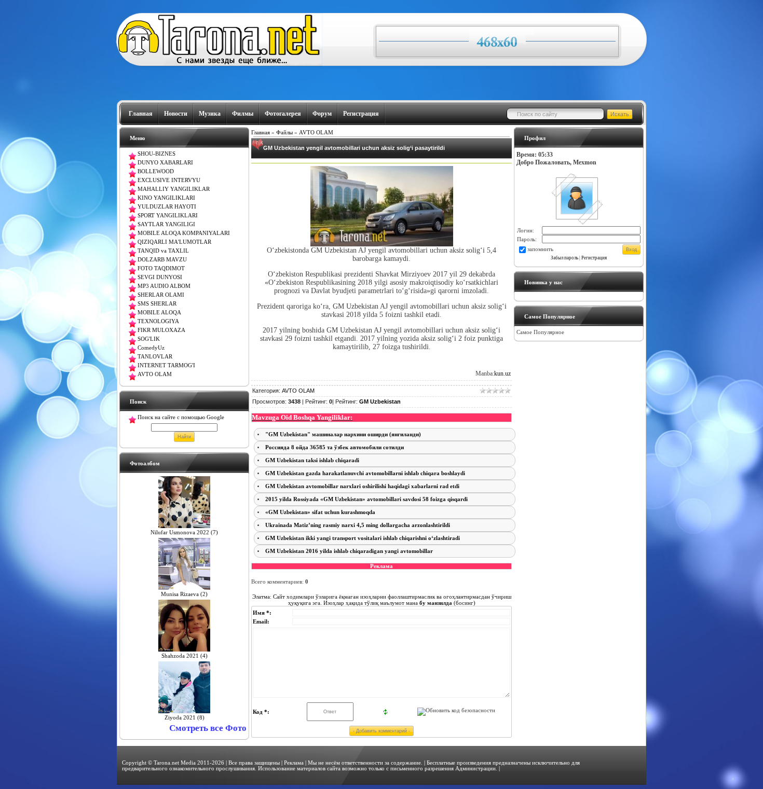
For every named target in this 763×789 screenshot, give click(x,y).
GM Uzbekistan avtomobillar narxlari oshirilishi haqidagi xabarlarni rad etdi (362, 486)
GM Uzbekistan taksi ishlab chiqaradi (312, 460)
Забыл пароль (564, 257)
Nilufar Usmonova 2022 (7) (184, 532)
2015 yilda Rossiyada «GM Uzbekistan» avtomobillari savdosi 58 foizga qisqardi (366, 499)
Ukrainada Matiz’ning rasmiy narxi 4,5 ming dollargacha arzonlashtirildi (357, 525)
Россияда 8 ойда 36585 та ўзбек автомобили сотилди (334, 447)
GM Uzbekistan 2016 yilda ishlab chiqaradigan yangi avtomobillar (349, 551)
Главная (141, 113)
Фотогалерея (283, 113)
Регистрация (361, 113)
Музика (210, 113)
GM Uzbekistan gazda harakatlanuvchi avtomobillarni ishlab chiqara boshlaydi (365, 473)
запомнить (540, 249)
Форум (322, 113)
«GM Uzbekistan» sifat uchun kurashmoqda (320, 512)
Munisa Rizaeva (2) (184, 594)
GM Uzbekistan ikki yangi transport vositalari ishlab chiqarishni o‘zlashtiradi (362, 538)
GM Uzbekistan (380, 401)
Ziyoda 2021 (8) (185, 718)
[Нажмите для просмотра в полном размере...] (381, 244)
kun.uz (502, 373)
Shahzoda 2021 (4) (184, 656)
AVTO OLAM (316, 132)
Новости (175, 113)
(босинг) (446, 603)
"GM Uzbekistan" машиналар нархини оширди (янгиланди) (343, 434)
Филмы (242, 113)
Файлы (284, 132)
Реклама (294, 763)
